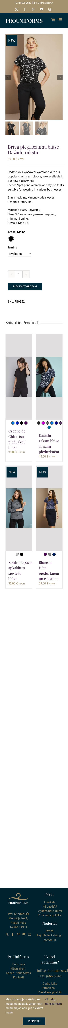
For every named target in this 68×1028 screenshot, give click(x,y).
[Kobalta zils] (17, 423)
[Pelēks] (47, 423)
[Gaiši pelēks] (17, 554)
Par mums (18, 964)
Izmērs (12, 247)
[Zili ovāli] (49, 427)
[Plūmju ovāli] (60, 423)
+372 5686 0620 (23, 3)
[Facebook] (12, 934)
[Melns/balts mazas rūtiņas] (38, 423)
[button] (11, 239)
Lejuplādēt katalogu (49, 935)
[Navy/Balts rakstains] (54, 554)
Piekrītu (34, 1021)
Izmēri (49, 931)
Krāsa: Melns (16, 232)
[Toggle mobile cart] (53, 20)
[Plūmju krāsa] (26, 423)
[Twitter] (7, 934)
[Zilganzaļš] (13, 423)
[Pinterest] (18, 934)
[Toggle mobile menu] (61, 20)
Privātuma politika (49, 915)
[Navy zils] (56, 423)
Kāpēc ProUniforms (18, 973)
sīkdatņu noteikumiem (53, 1001)
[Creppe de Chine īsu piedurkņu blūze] (19, 377)
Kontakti (18, 977)
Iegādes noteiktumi (50, 911)
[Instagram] (29, 934)
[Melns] (21, 423)
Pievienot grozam (25, 286)
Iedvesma (50, 939)
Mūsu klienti (18, 968)
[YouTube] (23, 934)
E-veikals (49, 902)
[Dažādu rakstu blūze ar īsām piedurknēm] (49, 377)
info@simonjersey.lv (43, 3)
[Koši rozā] (43, 423)
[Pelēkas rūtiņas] (49, 554)
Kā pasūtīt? (49, 906)
